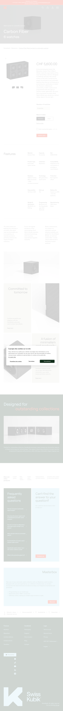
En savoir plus (12, 357)
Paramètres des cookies (16, 361)
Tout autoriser (47, 361)
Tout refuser (31, 361)
